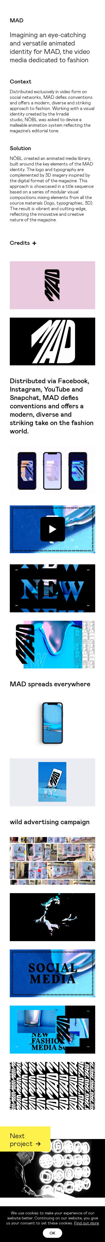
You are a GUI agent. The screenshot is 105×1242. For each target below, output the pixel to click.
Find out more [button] (86, 1223)
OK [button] (52, 1233)
